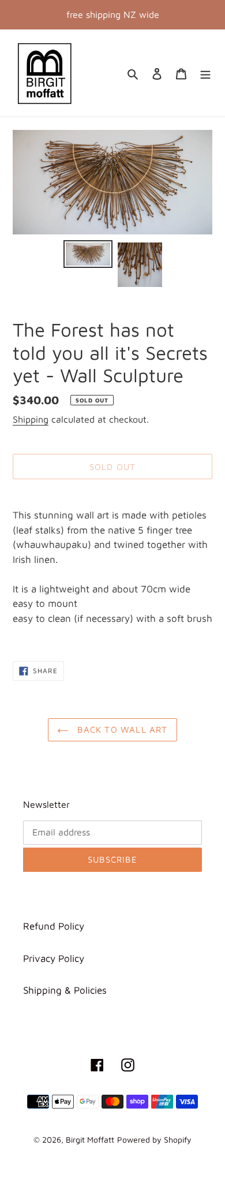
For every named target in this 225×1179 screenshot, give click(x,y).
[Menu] (205, 73)
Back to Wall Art (120, 729)
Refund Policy (53, 926)
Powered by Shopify (154, 1139)
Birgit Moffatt (90, 1139)
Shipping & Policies (65, 990)
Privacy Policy (53, 958)
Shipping (30, 419)
